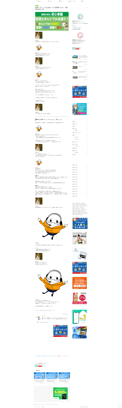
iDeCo (80, 121)
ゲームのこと (81, 136)
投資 (47, 310)
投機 (44, 310)
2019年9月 (80, 191)
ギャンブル (37, 310)
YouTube (80, 128)
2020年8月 (80, 181)
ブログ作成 (80, 144)
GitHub (74, 204)
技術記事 (80, 148)
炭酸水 (74, 214)
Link (83, 1)
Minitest (85, 204)
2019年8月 (80, 193)
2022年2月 (80, 174)
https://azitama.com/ (44, 322)
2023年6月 (80, 169)
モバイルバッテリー (79, 209)
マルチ (83, 208)
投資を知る (81, 152)
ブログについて (80, 141)
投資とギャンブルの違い (52, 310)
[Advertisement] (43, 331)
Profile (50, 1)
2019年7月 (80, 196)
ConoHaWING (78, 203)
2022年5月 (80, 172)
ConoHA (74, 203)
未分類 (80, 154)
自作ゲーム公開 (72, 1)
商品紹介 (77, 139)
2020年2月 (80, 184)
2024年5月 (80, 167)
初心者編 (41, 310)
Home (40, 1)
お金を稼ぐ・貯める (80, 132)
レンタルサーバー (85, 209)
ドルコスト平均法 (75, 208)
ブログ (61, 1)
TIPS (80, 126)
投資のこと (37, 5)
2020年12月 (80, 179)
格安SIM (86, 213)
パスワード (80, 208)
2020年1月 (80, 186)
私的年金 (77, 214)
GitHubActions (78, 204)
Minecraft (80, 123)
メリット (74, 209)
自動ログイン (81, 214)
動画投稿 (81, 130)
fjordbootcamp (83, 203)
